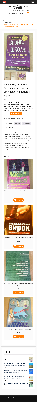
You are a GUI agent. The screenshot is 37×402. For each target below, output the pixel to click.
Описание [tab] (9, 123)
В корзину (16, 113)
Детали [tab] (17, 123)
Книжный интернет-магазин (18, 7)
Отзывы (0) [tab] (26, 123)
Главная (5, 19)
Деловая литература (9, 22)
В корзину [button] (20, 200)
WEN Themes (23, 400)
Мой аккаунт (13, 13)
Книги (5, 21)
